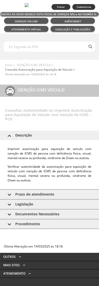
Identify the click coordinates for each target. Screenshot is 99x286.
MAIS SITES (12, 265)
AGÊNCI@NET (72, 21)
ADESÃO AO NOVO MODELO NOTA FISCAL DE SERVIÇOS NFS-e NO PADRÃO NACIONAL (50, 14)
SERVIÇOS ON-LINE (26, 21)
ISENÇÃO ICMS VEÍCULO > (35, 65)
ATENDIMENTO (14, 273)
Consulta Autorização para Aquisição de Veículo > (40, 69)
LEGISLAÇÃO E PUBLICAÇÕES (72, 29)
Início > (10, 65)
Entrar (61, 7)
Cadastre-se (84, 7)
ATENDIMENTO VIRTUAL (26, 29)
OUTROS (9, 257)
